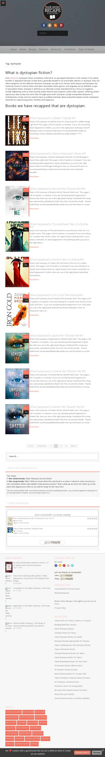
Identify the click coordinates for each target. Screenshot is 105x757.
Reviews (43, 49)
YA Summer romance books (66, 669)
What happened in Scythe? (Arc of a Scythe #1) (57, 259)
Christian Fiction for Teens (65, 633)
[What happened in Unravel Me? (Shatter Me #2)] (17, 383)
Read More (34, 138)
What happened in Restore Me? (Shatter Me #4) (57, 188)
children (22, 722)
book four (28, 712)
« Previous (41, 446)
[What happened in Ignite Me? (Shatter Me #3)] (17, 348)
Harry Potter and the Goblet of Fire (28, 528)
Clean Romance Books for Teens (68, 657)
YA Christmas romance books (67, 682)
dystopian (32, 722)
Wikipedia (14, 78)
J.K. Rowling (18, 531)
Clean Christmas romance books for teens (72, 678)
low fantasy (12, 733)
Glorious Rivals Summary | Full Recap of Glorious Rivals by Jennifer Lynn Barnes (29, 625)
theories (45, 738)
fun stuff (10, 728)
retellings (38, 733)
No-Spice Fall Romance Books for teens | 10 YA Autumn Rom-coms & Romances (30, 564)
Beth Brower (19, 521)
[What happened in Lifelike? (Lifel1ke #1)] (17, 130)
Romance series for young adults (69, 686)
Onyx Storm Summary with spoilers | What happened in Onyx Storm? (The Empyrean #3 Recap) (31, 579)
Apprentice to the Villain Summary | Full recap (31, 606)
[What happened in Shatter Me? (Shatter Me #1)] (17, 419)
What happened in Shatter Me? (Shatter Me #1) (57, 406)
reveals (9, 738)
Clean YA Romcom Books (65, 649)
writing (34, 744)
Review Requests (62, 593)
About (23, 49)
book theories (26, 717)
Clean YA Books (86, 49)
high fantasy (23, 728)
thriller (10, 744)
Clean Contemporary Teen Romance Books (73, 645)
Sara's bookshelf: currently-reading (52, 515)
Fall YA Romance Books (64, 629)
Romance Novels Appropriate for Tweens (72, 641)
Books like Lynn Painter (64, 694)
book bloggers (13, 712)
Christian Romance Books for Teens (70, 653)
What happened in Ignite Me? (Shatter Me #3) (56, 335)
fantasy (42, 722)
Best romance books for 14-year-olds (70, 673)
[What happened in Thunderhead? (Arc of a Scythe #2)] (17, 236)
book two (11, 722)
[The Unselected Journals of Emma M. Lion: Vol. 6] (10, 521)
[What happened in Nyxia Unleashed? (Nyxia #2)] (17, 165)
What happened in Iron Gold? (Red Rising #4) (56, 295)
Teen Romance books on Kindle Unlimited (72, 698)
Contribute (69, 49)
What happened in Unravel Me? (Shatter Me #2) (58, 371)
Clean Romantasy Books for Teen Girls (71, 661)
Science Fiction (32, 738)
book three (40, 717)
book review (12, 717)
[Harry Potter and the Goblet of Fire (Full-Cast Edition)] (10, 530)
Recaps (32, 49)
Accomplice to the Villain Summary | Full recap (31, 588)
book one (39, 712)
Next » (73, 446)
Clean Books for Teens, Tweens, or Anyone (73, 620)
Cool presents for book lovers (67, 589)
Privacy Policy (60, 608)
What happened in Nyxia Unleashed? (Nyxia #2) (58, 153)
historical (35, 728)
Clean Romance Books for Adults (68, 637)
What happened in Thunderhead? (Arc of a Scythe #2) (59, 226)
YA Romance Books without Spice (68, 665)
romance (19, 738)
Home (14, 49)
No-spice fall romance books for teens (71, 690)
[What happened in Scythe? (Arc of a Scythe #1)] (17, 272)
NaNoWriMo (25, 733)
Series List (56, 49)
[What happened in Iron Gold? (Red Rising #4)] (17, 310)
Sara (26, 123)
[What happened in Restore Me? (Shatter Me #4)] (17, 201)
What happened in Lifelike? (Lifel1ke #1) (53, 118)
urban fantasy (22, 744)
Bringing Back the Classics (65, 624)
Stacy (26, 229)
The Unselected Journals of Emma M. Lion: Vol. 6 (33, 518)
